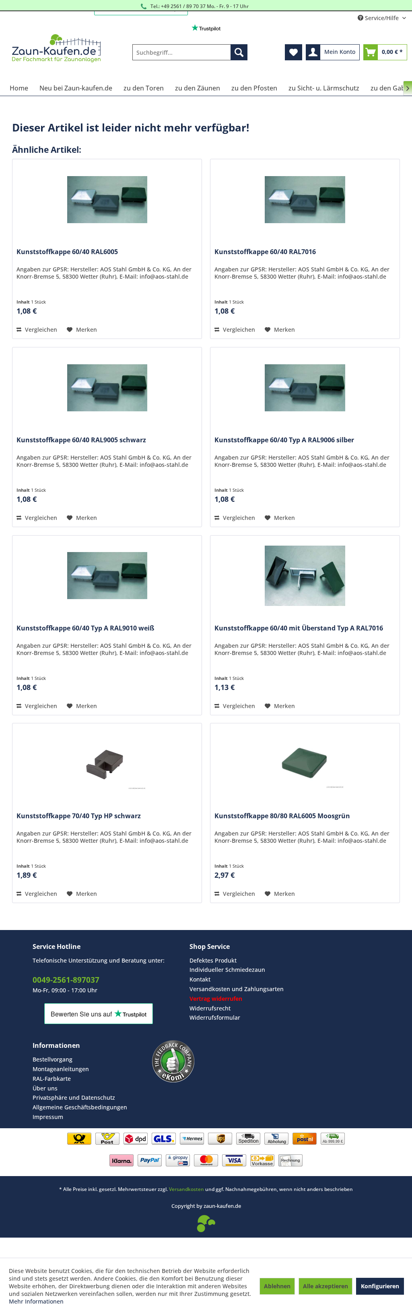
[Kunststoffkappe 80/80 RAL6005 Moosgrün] (305, 763)
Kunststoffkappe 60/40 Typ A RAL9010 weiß (85, 628)
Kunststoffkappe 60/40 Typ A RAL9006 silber (284, 440)
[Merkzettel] (293, 52)
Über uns (45, 1088)
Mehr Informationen (36, 1301)
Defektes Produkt (213, 960)
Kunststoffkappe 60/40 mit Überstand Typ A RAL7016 (298, 628)
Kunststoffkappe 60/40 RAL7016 (265, 252)
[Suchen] (239, 52)
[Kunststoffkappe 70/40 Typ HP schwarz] (107, 763)
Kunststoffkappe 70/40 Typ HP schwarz (78, 816)
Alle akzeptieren (325, 1286)
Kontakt (200, 979)
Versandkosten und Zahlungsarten (237, 989)
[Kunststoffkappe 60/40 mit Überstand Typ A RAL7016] (305, 576)
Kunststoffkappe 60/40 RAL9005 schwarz (81, 440)
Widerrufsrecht (210, 1008)
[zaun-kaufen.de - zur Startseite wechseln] (56, 48)
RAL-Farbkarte (52, 1078)
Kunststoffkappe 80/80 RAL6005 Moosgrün (282, 816)
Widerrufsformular (215, 1017)
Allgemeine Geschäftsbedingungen (80, 1107)
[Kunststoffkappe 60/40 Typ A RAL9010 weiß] (107, 576)
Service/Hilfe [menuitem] (381, 18)
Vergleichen (40, 329)
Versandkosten (186, 1189)
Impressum (48, 1117)
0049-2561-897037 (66, 980)
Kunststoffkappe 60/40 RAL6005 (67, 252)
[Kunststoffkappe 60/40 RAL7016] (305, 199)
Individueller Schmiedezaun (227, 969)
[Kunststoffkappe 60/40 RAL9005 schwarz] (107, 387)
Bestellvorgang (52, 1059)
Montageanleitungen (61, 1069)
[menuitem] (190, 52)
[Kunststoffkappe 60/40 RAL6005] (107, 199)
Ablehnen (277, 1286)
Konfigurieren (380, 1286)
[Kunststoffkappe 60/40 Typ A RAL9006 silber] (305, 387)
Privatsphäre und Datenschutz (74, 1097)
